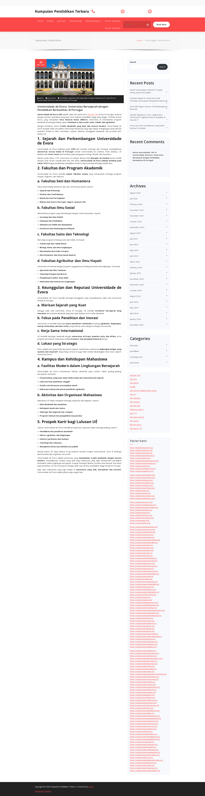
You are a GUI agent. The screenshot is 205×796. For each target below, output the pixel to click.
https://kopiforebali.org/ (140, 512)
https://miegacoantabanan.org (142, 697)
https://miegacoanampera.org (142, 563)
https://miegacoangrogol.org (142, 587)
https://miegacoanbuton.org (141, 708)
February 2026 (136, 204)
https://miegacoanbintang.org (142, 666)
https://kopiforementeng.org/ (142, 488)
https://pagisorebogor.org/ (141, 502)
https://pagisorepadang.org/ (142, 483)
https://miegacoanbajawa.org (142, 671)
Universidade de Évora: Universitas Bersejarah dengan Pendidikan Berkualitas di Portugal (72, 108)
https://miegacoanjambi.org (141, 618)
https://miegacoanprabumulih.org (144, 542)
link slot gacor (135, 424)
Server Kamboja (112, 21)
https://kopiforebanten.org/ (141, 447)
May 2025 (134, 250)
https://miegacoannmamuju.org (143, 684)
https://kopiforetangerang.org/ (143, 463)
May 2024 (134, 307)
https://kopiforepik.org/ (140, 490)
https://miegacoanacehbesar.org (143, 700)
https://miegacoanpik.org (140, 597)
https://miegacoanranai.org (141, 555)
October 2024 (136, 290)
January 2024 (135, 319)
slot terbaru (135, 402)
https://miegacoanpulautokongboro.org (146, 658)
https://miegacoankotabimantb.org (144, 574)
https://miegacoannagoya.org (142, 631)
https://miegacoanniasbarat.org (143, 689)
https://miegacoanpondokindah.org (144, 584)
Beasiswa (134, 345)
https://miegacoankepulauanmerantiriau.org (148, 674)
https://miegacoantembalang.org (143, 644)
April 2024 (134, 313)
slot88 (132, 386)
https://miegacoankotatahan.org (143, 558)
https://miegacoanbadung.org (142, 695)
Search (133, 62)
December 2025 (137, 210)
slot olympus (135, 398)
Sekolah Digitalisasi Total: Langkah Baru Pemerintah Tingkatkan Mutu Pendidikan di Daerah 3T (147, 117)
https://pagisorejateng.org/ (141, 485)
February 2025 (136, 267)
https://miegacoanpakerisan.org (143, 763)
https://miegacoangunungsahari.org (145, 755)
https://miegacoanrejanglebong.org (145, 710)
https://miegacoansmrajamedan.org (145, 770)
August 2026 (135, 193)
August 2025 (135, 233)
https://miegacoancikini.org (141, 579)
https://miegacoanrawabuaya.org (144, 581)
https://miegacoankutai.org (141, 731)
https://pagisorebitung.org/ (141, 480)
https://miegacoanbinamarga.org (143, 566)
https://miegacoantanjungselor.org (144, 613)
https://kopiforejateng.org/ (141, 450)
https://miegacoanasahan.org (142, 713)
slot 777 (133, 413)
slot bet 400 (135, 405)
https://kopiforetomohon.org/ (142, 496)
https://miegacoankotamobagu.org (144, 676)
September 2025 (137, 227)
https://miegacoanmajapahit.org (143, 647)
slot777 (133, 394)
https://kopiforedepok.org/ (141, 510)
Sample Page (75, 21)
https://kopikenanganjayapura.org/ (144, 460)
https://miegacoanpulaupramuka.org (145, 540)
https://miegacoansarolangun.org (144, 744)
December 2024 (137, 279)
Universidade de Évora (45, 100)
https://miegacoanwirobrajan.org (143, 641)
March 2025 (135, 262)
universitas (51, 98)
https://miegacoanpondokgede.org (144, 592)
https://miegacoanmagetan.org (143, 692)
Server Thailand (112, 28)
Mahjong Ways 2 (93, 21)
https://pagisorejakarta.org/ (142, 471)
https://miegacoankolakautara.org (144, 602)
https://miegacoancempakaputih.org (145, 752)
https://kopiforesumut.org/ (141, 453)
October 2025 (136, 221)
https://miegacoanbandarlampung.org (145, 615)
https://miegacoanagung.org (142, 547)
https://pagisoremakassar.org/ (143, 468)
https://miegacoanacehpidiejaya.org (145, 736)
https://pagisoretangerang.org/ (143, 505)
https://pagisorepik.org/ (140, 466)
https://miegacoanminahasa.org (143, 623)
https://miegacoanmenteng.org (143, 594)
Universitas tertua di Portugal (66, 100)
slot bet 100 (92, 114)
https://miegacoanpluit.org (141, 600)
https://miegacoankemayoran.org (144, 571)
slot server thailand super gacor (143, 390)
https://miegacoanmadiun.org (142, 765)
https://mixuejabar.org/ (140, 520)
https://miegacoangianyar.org (142, 626)
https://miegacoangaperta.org (142, 639)
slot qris (133, 379)
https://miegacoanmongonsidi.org (144, 634)
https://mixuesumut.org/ (140, 523)
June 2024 (134, 302)
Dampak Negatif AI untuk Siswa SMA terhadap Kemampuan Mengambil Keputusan (149, 99)
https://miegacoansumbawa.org (143, 729)
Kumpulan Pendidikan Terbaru (62, 11)
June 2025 (134, 244)
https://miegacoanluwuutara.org (143, 703)
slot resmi (134, 421)
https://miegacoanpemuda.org (142, 532)
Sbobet (50, 21)
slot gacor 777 (136, 428)
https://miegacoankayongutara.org (144, 653)
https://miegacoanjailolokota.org (143, 734)
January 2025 (135, 273)
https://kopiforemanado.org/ (142, 518)
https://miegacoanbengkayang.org (144, 749)
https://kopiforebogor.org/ (141, 515)
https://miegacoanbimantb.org (142, 682)
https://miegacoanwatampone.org (144, 721)
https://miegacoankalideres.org (143, 589)
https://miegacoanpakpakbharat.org (145, 739)
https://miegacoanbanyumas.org (143, 661)
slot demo (134, 383)
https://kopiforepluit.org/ (140, 493)
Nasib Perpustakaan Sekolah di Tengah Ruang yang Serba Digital (146, 91)
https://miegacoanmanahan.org (143, 650)
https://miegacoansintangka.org (143, 669)
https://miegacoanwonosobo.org (143, 561)
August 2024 (135, 296)
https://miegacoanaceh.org (141, 553)
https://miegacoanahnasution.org (144, 527)
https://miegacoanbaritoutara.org (144, 723)
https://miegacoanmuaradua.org (143, 607)
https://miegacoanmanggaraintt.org (145, 687)
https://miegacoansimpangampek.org (145, 718)
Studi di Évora (110, 98)
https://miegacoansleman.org (142, 628)
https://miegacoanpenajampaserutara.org (147, 610)
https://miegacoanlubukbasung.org (144, 605)
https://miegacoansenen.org (142, 568)
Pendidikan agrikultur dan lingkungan (74, 98)
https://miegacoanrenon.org (141, 534)
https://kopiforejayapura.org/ (142, 455)
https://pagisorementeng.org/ (142, 475)
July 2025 (134, 239)
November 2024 (137, 284)
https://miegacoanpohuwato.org (143, 656)
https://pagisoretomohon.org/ (142, 477)
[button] (148, 24)
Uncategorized (136, 357)
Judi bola (61, 21)
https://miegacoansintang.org (142, 537)
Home (40, 21)
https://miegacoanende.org (141, 545)
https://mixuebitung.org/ (140, 458)
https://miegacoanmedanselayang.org (146, 636)
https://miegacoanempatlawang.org (145, 716)
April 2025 (134, 256)
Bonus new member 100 (143, 152)
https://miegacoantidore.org (142, 550)
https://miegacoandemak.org (142, 742)
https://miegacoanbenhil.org (141, 576)
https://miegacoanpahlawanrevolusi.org (146, 760)
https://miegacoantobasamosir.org (144, 705)
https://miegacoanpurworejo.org (143, 726)
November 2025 (137, 216)
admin (40, 98)
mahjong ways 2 (137, 409)
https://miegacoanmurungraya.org (144, 679)
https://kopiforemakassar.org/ (142, 498)
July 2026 (134, 198)
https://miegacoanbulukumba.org (143, 663)
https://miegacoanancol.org (141, 757)
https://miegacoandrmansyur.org (144, 768)
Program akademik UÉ (96, 98)
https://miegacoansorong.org (142, 620)
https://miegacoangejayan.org (142, 529)
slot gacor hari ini (137, 417)
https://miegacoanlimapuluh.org (143, 747)
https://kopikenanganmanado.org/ (144, 507)
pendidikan (134, 351)
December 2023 (137, 325)
